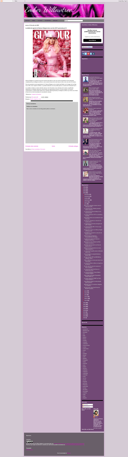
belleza (84, 337)
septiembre (87, 200)
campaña (85, 342)
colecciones (85, 348)
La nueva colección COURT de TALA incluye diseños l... (92, 279)
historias (85, 363)
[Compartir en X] (44, 97)
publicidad (85, 386)
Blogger (69, 453)
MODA (33, 20)
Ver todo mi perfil (97, 428)
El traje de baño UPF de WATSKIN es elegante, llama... (92, 258)
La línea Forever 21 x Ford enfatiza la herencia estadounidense (95, 162)
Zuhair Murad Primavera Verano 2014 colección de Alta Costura (96, 98)
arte (84, 333)
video (84, 394)
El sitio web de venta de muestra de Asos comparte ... (92, 267)
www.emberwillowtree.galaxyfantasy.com (74, 444)
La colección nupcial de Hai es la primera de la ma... (91, 270)
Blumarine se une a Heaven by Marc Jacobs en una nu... (92, 242)
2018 (84, 310)
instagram (33, 94)
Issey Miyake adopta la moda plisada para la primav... (92, 282)
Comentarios (87, 406)
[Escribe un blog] (43, 97)
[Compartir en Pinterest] (47, 97)
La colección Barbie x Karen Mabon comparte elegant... (92, 273)
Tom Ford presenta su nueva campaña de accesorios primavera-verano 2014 (95, 140)
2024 (84, 190)
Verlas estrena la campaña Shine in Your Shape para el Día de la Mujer (95, 173)
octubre (86, 198)
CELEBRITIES (48, 20)
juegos (84, 366)
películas (85, 383)
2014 (84, 315)
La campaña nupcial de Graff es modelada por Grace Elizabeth (95, 130)
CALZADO (40, 20)
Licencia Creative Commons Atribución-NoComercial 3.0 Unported (69, 443)
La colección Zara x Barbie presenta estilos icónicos (92, 209)
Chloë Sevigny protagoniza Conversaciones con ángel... (91, 236)
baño (84, 335)
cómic (84, 350)
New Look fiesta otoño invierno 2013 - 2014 (94, 88)
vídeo (84, 396)
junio (86, 291)
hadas (84, 361)
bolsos (84, 338)
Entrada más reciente (31, 146)
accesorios (85, 329)
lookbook (85, 370)
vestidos (85, 392)
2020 (84, 306)
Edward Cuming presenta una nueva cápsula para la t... (92, 248)
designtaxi (39, 94)
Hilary (96, 416)
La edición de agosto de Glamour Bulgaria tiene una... (91, 239)
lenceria (85, 368)
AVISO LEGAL (29, 449)
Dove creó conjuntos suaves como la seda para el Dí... (92, 206)
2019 (84, 308)
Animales (85, 332)
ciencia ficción (86, 345)
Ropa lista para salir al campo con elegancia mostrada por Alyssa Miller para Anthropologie (96, 119)
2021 (84, 304)
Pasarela (85, 381)
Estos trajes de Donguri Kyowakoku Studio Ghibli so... (92, 276)
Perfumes (85, 384)
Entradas (86, 404)
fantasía (85, 358)
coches (84, 347)
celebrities (85, 343)
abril (86, 294)
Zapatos (85, 397)
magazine (36, 99)
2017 (84, 312)
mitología (85, 374)
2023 (84, 192)
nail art (84, 378)
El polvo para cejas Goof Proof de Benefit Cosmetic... (92, 288)
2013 (84, 317)
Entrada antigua (73, 146)
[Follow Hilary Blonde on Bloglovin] (87, 47)
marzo (86, 296)
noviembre (87, 196)
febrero (86, 298)
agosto (86, 202)
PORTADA (27, 20)
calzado (85, 340)
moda (39, 99)
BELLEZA (55, 20)
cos (84, 352)
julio (86, 203)
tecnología (85, 391)
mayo (86, 292)
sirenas (84, 388)
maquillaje (85, 373)
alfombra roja (86, 330)
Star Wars (85, 389)
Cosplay (85, 353)
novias (84, 379)
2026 (84, 187)
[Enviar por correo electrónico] (42, 97)
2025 (84, 189)
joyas (84, 365)
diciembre (87, 194)
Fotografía (85, 360)
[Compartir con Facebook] (46, 97)
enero (86, 300)
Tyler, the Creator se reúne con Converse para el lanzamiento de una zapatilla (95, 151)
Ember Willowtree (48, 9)
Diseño (31, 99)
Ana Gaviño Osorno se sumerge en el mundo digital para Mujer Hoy (95, 78)
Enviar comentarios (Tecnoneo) (38, 149)
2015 (84, 314)
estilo (84, 356)
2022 (84, 302)
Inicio (53, 146)
